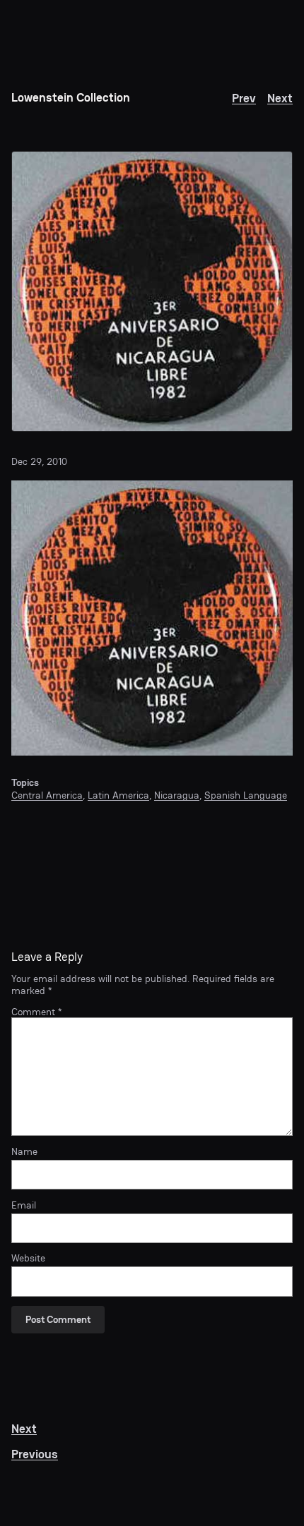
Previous (34, 1454)
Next (280, 98)
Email (23, 1205)
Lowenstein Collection (70, 97)
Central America (47, 795)
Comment (36, 1011)
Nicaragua (176, 795)
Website (28, 1258)
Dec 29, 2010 (39, 461)
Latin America (118, 795)
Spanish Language (245, 795)
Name (24, 1151)
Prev (244, 98)
